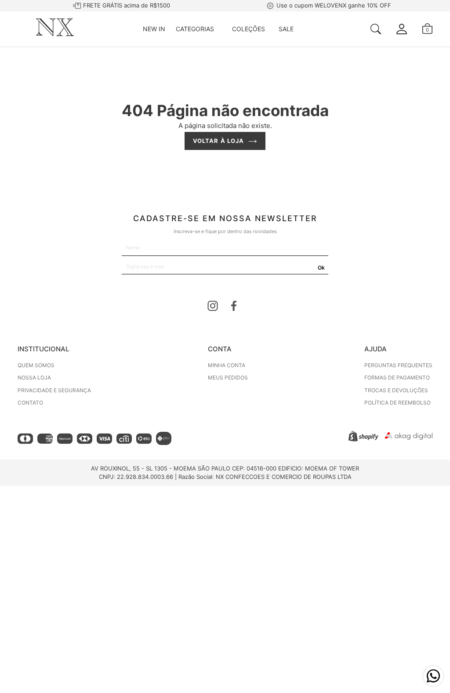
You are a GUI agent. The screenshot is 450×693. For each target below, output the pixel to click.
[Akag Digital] (408, 437)
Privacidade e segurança (54, 390)
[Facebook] (233, 307)
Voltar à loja (218, 140)
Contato (30, 402)
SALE (286, 29)
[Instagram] (212, 307)
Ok (321, 267)
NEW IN (154, 29)
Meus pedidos (228, 377)
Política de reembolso (397, 402)
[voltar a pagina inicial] (55, 33)
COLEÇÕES (248, 29)
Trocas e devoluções (396, 390)
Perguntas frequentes (398, 365)
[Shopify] (363, 439)
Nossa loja (34, 377)
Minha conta (226, 365)
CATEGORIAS (195, 29)
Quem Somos (36, 365)
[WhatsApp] (433, 676)
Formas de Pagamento (397, 377)
